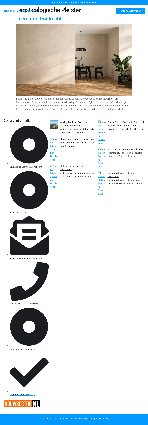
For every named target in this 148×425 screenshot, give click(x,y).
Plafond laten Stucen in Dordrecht (127, 122)
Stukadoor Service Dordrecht (20, 10)
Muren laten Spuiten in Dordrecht (78, 138)
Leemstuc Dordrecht (39, 19)
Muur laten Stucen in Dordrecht (125, 149)
